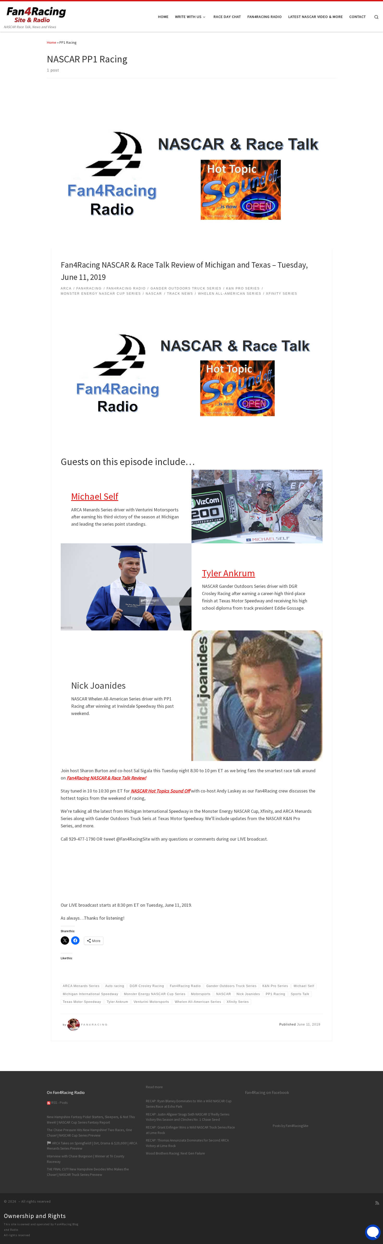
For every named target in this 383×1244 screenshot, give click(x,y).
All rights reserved (17, 1235)
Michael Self (94, 496)
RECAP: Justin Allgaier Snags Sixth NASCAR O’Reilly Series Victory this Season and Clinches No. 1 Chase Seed (187, 1117)
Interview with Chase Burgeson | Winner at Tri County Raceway (85, 1159)
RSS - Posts (59, 1102)
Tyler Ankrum (228, 573)
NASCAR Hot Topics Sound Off (160, 791)
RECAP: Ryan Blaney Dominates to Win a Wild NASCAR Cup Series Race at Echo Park (189, 1104)
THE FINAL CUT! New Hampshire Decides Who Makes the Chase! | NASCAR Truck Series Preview (88, 1172)
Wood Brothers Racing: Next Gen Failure (175, 1153)
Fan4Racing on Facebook (267, 1092)
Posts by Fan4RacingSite (290, 1126)
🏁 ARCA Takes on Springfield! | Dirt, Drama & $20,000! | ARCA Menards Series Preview (92, 1146)
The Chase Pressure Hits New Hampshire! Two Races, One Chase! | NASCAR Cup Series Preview (89, 1133)
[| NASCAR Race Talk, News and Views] (36, 12)
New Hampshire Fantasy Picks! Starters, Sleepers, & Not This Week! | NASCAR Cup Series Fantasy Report (91, 1120)
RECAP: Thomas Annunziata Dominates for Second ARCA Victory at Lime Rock (187, 1143)
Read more (154, 1087)
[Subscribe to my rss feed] (377, 1203)
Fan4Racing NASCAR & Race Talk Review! (106, 778)
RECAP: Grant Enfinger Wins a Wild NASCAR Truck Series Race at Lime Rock (190, 1130)
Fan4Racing (94, 1024)
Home (51, 42)
